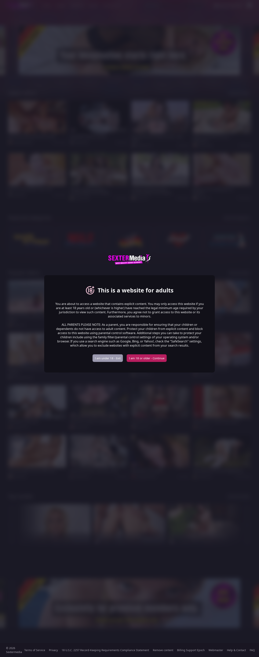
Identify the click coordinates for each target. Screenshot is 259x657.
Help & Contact (236, 650)
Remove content (163, 650)
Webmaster (216, 650)
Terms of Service (34, 650)
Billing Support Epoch (191, 650)
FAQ (252, 650)
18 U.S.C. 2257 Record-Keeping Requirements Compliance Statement (105, 650)
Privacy (53, 650)
